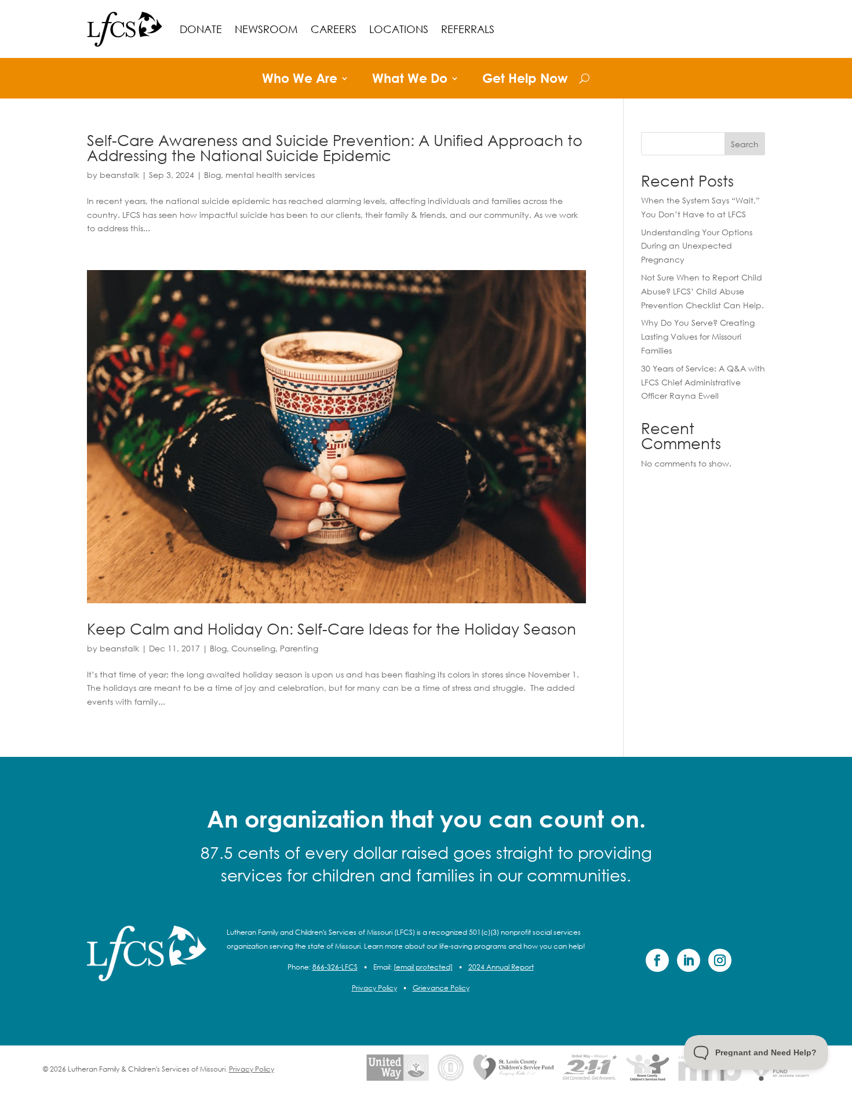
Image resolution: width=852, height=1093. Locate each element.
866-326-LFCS (335, 967)
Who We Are (299, 80)
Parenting (299, 648)
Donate (201, 29)
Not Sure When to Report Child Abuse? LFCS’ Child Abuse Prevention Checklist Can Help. (702, 291)
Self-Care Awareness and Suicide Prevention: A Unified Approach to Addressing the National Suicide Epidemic (334, 147)
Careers (333, 29)
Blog (212, 174)
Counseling (253, 648)
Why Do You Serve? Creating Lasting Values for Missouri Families (698, 336)
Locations (398, 29)
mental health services (270, 174)
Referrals (467, 29)
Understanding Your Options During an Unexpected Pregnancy (696, 246)
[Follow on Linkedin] (688, 960)
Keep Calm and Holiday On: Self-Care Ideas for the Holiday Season (331, 628)
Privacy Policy (374, 988)
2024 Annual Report (501, 967)
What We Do (409, 80)
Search (745, 144)
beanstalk (119, 174)
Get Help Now (525, 80)
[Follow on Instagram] (719, 960)
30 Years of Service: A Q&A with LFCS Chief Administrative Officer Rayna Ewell (703, 382)
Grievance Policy (441, 988)
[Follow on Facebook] (657, 960)
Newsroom (266, 29)
